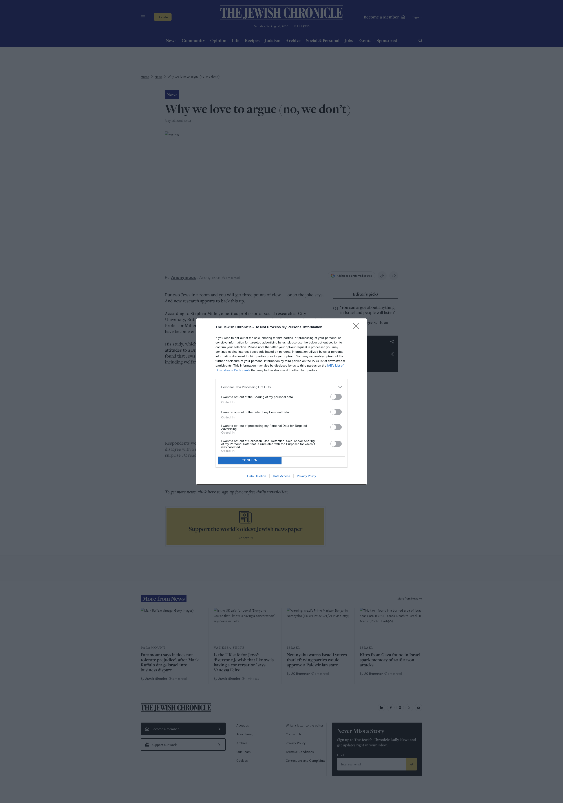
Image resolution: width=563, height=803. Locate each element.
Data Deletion (256, 476)
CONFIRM (250, 460)
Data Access (281, 476)
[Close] (357, 327)
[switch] (336, 397)
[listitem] (281, 387)
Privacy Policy (306, 476)
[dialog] (281, 401)
